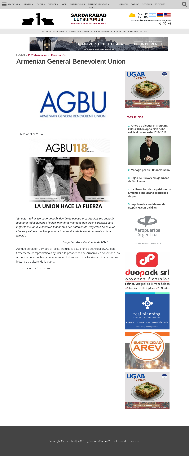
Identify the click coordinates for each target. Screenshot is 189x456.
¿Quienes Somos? (98, 441)
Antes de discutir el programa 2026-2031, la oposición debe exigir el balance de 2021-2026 (148, 129)
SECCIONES (13, 4)
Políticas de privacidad (126, 441)
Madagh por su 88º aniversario (149, 170)
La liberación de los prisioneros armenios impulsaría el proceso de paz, (149, 193)
